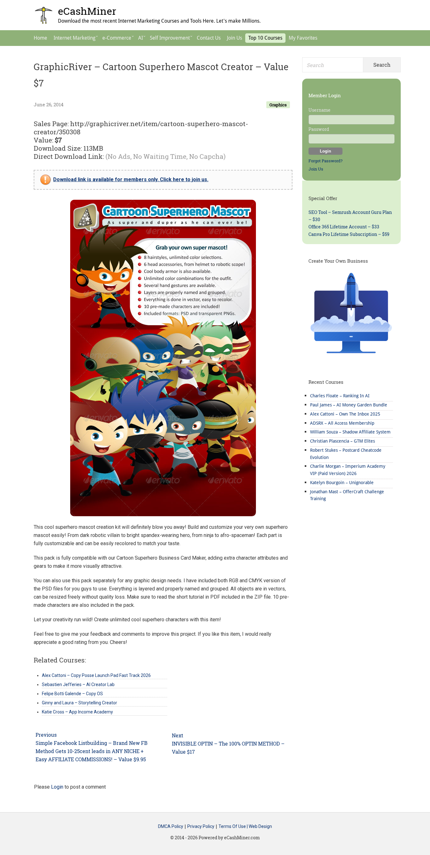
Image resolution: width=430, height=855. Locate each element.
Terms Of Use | (233, 826)
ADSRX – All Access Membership (342, 423)
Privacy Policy (200, 826)
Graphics (278, 105)
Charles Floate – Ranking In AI (340, 395)
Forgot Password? (325, 161)
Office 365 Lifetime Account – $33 (343, 227)
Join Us (315, 169)
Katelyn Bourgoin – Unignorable (342, 482)
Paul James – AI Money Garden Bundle (348, 404)
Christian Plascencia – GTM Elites (342, 441)
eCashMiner (87, 11)
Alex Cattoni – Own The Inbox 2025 (345, 413)
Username (319, 110)
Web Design (260, 826)
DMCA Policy (170, 826)
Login (57, 787)
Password (318, 129)
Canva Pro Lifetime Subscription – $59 (348, 234)
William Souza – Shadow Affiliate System (350, 431)
